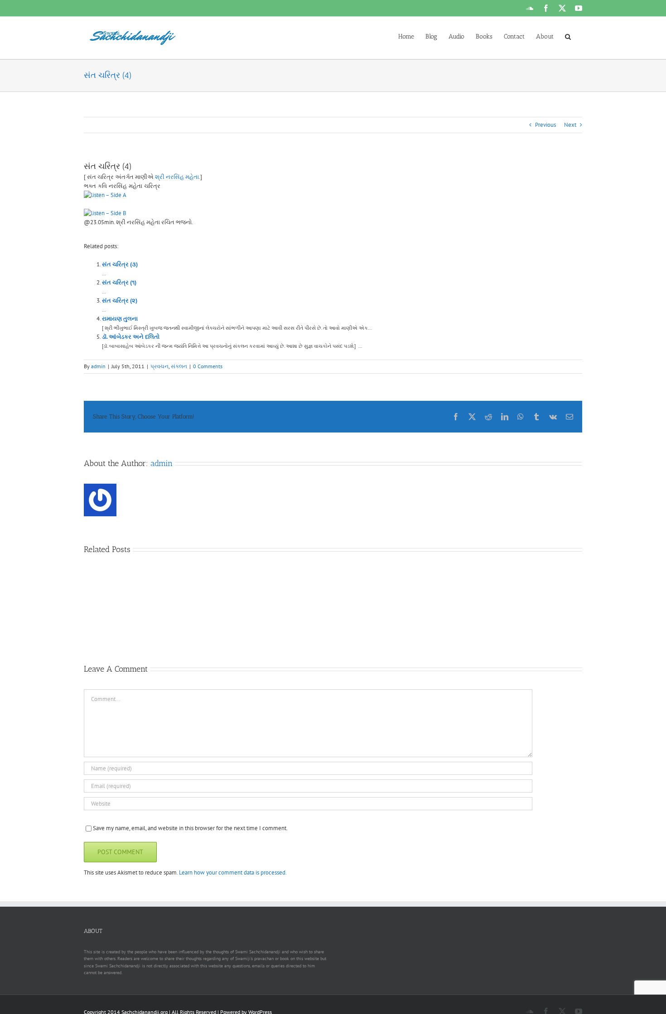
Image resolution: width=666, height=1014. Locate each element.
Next (570, 125)
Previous (545, 125)
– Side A (115, 195)
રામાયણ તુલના (120, 318)
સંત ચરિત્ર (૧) (119, 282)
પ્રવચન (159, 366)
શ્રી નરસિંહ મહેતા (176, 177)
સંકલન (179, 366)
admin (98, 366)
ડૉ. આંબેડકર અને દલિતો (130, 337)
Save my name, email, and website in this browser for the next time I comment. (190, 828)
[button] (568, 36)
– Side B (115, 213)
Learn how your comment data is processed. (233, 872)
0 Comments (207, 366)
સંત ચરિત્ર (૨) (119, 300)
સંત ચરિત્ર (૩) (120, 264)
